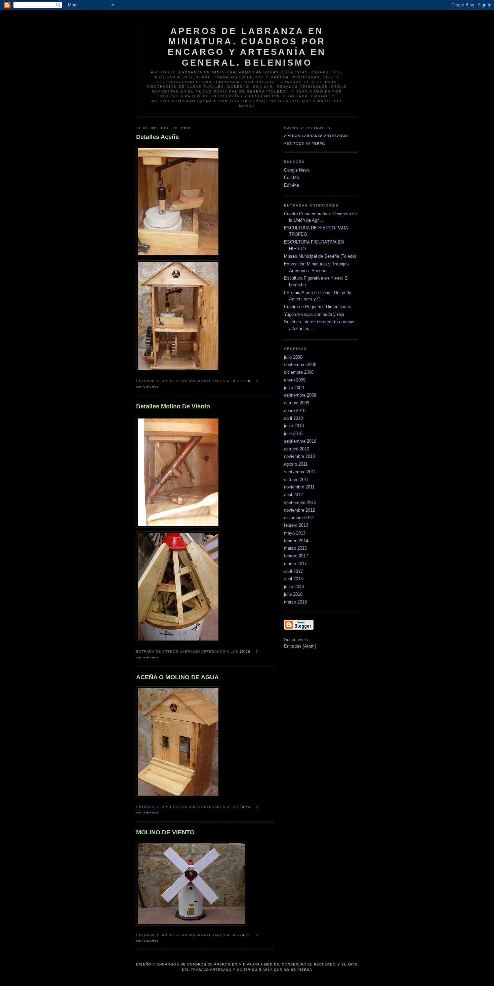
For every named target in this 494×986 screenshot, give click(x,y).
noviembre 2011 (299, 486)
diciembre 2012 (299, 517)
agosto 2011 (295, 464)
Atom (309, 646)
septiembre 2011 (300, 471)
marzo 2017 (295, 563)
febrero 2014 (296, 540)
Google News (297, 170)
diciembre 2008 (299, 372)
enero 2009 (294, 379)
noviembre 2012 (299, 510)
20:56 (246, 651)
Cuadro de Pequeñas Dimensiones (317, 306)
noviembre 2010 (299, 456)
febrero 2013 (296, 525)
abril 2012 (293, 494)
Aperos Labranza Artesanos (316, 136)
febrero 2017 (296, 555)
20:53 (246, 807)
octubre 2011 (296, 479)
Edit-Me (291, 177)
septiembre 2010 (300, 441)
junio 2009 (294, 387)
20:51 (246, 935)
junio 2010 (294, 425)
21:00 (246, 381)
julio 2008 (293, 357)
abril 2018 (293, 578)
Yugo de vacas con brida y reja (314, 314)
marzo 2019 (295, 602)
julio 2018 (293, 594)
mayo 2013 (294, 533)
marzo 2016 (295, 548)
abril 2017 (293, 571)
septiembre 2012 (300, 502)
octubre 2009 (296, 402)
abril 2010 (293, 418)
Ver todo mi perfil (305, 143)
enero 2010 (294, 410)
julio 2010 (293, 433)
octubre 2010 (296, 448)
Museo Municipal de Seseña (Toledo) (320, 256)
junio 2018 (294, 586)
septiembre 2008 (300, 364)
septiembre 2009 (300, 395)
